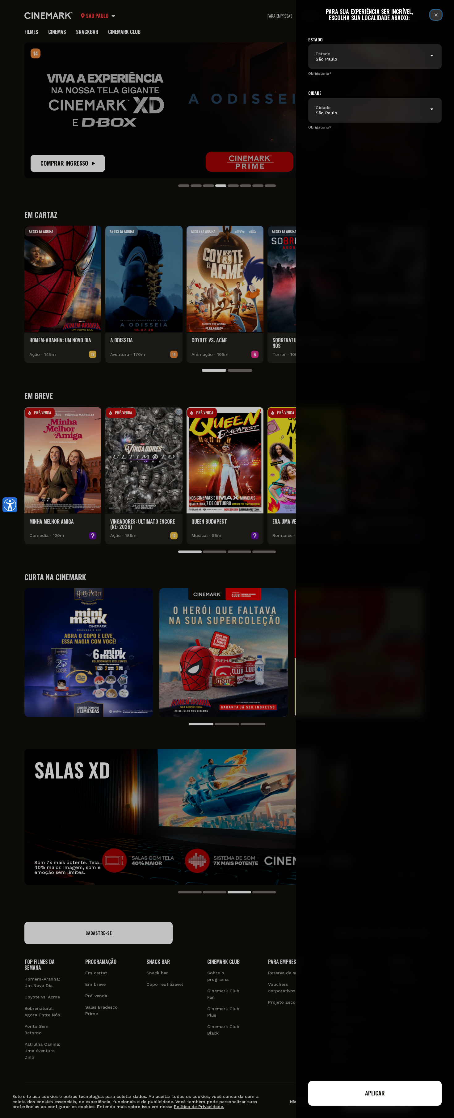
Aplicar (375, 1093)
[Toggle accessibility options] (9, 504)
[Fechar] (436, 15)
